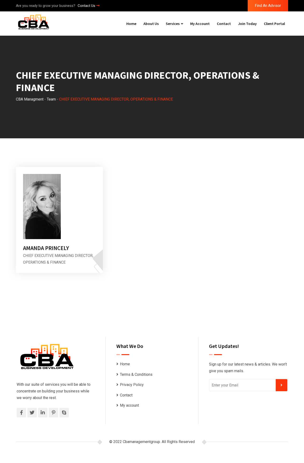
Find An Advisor (268, 5)
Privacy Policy (132, 384)
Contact (224, 23)
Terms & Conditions (136, 374)
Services (173, 23)
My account (200, 23)
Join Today (247, 23)
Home (131, 23)
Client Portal (274, 23)
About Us (151, 23)
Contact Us (86, 6)
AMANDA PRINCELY (46, 248)
